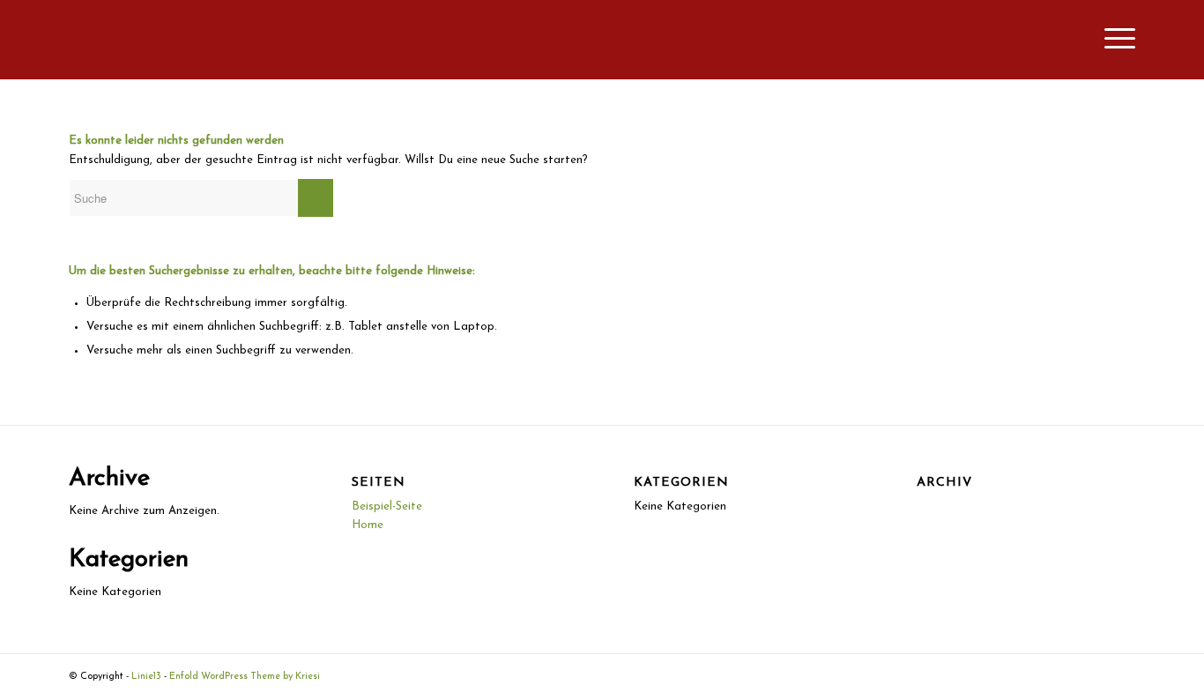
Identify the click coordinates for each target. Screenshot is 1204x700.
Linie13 (146, 676)
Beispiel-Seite (387, 506)
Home (367, 525)
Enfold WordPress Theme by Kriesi (244, 676)
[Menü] (1114, 39)
